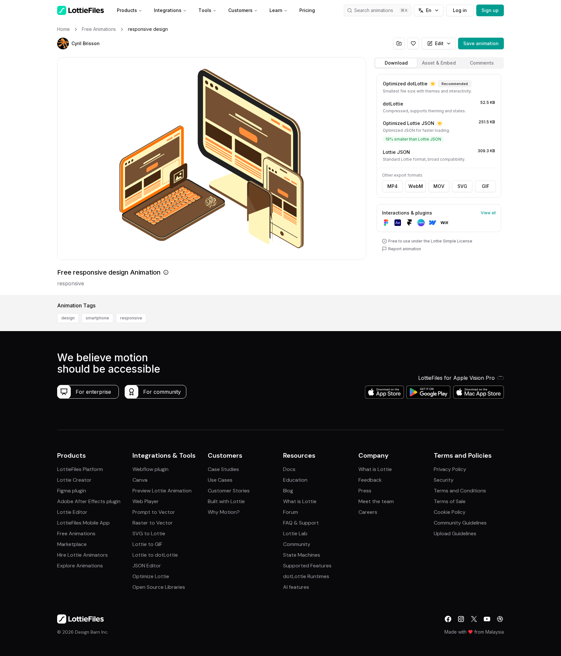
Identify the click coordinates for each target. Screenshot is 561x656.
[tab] (396, 63)
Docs (289, 469)
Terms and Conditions (460, 490)
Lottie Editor (72, 512)
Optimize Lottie (150, 576)
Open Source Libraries (158, 587)
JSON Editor (146, 565)
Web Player (145, 501)
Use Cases (220, 480)
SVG (462, 186)
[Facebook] (448, 619)
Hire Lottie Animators (82, 554)
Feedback (370, 480)
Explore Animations (80, 565)
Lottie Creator (74, 480)
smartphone (97, 318)
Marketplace (72, 544)
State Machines (301, 554)
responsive (131, 318)
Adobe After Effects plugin (88, 501)
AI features (296, 587)
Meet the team (376, 501)
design (68, 318)
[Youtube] (487, 619)
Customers (240, 10)
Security (444, 480)
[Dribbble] (500, 619)
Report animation (404, 248)
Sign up (490, 10)
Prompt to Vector (153, 512)
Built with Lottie (226, 501)
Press (364, 490)
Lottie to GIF (147, 544)
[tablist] (439, 63)
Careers (367, 512)
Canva (139, 480)
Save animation (481, 43)
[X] (474, 619)
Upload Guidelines (455, 533)
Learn (275, 10)
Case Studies (223, 469)
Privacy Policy (450, 469)
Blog (288, 490)
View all (488, 212)
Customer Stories (229, 490)
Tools (204, 10)
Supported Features (307, 565)
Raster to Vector (152, 522)
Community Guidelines (460, 522)
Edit (439, 43)
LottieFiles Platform (80, 469)
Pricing (307, 10)
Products (127, 10)
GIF (485, 186)
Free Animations (76, 533)
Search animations (373, 10)
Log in (460, 10)
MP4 (392, 186)
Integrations (167, 10)
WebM (415, 186)
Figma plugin (71, 490)
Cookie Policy (450, 512)
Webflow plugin (150, 469)
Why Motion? (224, 512)
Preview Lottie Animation (162, 490)
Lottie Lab (295, 533)
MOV (438, 186)
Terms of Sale (450, 501)
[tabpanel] (439, 183)
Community (296, 544)
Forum (290, 512)
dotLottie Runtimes (306, 576)
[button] (63, 43)
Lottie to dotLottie (155, 554)
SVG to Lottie (148, 533)
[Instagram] (461, 619)
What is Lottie (300, 501)
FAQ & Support (301, 522)
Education (295, 480)
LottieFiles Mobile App (83, 522)
